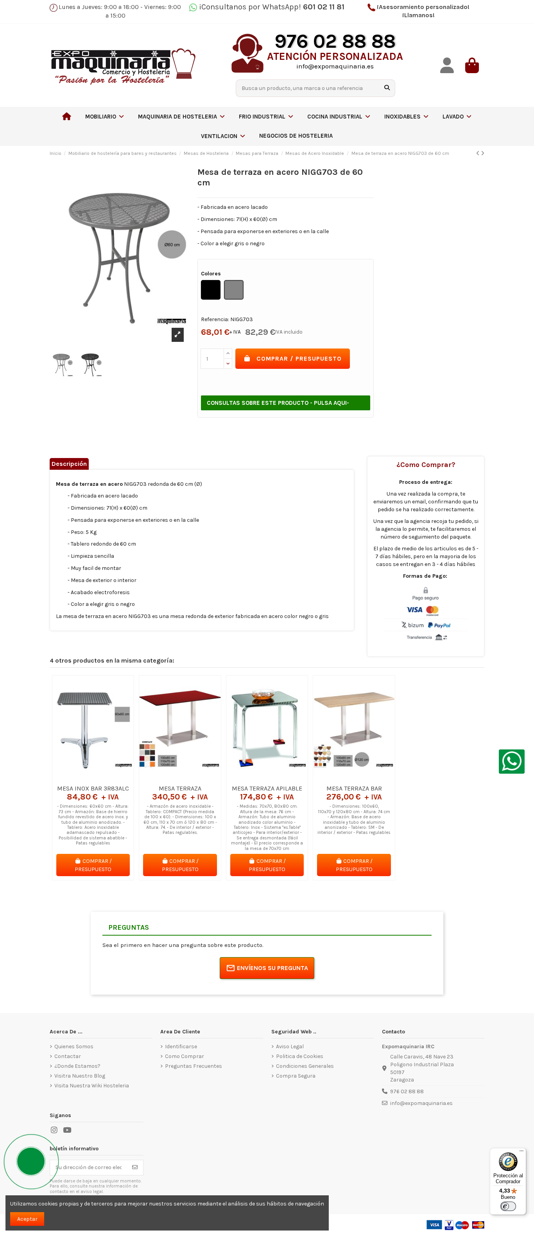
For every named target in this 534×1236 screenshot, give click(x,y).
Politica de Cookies (299, 1056)
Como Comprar (184, 1056)
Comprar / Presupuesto (299, 358)
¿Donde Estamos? (77, 1066)
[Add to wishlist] (81, 777)
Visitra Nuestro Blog (79, 1076)
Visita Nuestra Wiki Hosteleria (91, 1085)
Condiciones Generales (305, 1066)
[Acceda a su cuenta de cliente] (447, 65)
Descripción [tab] (69, 463)
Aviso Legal (290, 1046)
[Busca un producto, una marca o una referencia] (387, 88)
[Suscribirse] (135, 1167)
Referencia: (215, 319)
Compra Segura (295, 1076)
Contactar (67, 1056)
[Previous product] (478, 153)
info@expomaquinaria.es (421, 1103)
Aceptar (27, 1219)
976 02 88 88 (407, 1091)
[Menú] (521, 1152)
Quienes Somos (73, 1046)
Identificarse (181, 1046)
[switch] (508, 1206)
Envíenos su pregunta (272, 968)
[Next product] (482, 153)
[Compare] (92, 777)
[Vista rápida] (104, 777)
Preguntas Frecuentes (193, 1066)
